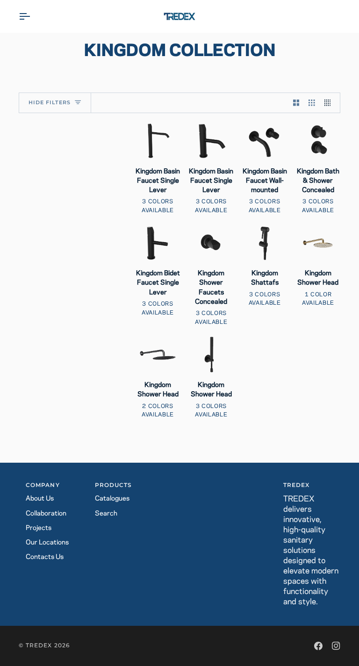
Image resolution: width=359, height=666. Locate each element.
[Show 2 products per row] (296, 103)
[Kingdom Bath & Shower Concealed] (318, 140)
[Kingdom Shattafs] (265, 242)
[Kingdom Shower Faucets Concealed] (211, 242)
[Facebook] (318, 646)
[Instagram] (336, 646)
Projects (38, 528)
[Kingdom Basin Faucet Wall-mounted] (265, 140)
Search (106, 513)
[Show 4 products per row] (330, 103)
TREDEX (39, 645)
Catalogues (112, 498)
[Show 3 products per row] (312, 103)
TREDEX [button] (296, 485)
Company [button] (42, 485)
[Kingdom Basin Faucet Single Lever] (158, 140)
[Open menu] (33, 16)
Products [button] (113, 485)
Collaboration (46, 513)
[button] (179, 483)
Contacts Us (45, 557)
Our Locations (47, 542)
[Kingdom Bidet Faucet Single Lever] (158, 242)
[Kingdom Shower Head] (318, 242)
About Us (40, 498)
